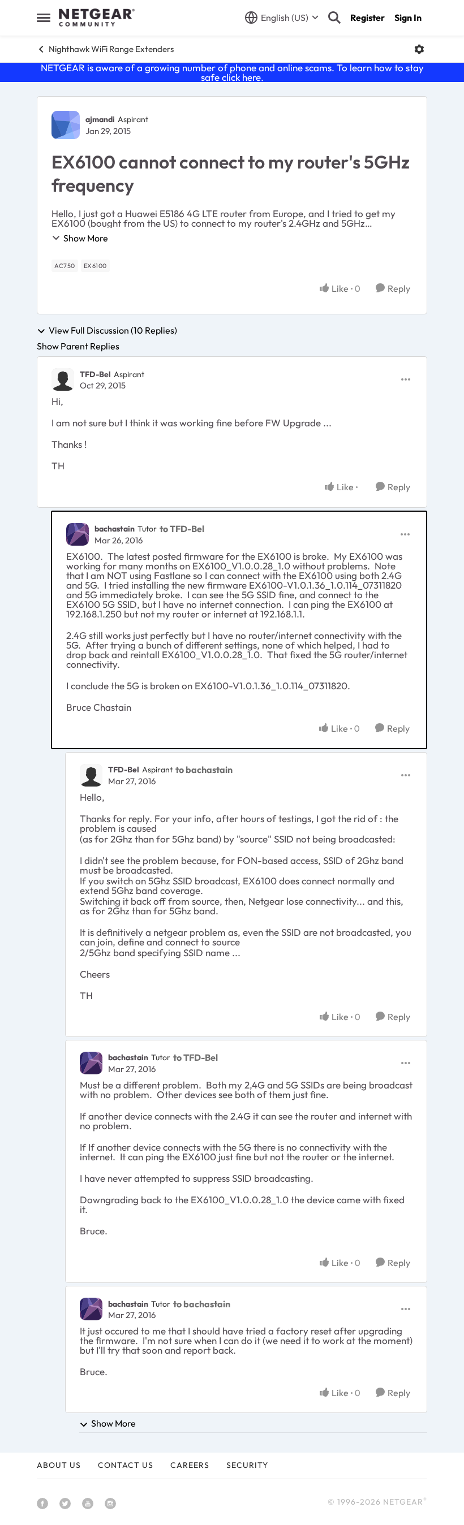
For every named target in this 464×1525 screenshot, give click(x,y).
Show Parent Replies (78, 346)
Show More (85, 238)
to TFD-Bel (182, 528)
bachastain (114, 529)
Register (367, 17)
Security (247, 1465)
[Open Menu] (419, 49)
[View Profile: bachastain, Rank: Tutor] (77, 534)
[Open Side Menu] (43, 17)
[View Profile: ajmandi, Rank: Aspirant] (65, 125)
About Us (59, 1465)
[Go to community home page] (97, 17)
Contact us (125, 1465)
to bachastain (204, 769)
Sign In (408, 17)
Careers (189, 1465)
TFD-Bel (95, 374)
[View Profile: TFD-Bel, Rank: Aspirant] (62, 379)
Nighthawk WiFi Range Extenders (111, 49)
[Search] (334, 17)
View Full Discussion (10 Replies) (113, 331)
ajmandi (100, 119)
